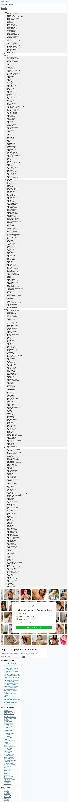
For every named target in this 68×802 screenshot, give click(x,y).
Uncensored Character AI (14, 462)
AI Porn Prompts (11, 331)
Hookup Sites (7, 743)
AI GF (9, 550)
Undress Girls (11, 504)
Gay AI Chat (10, 233)
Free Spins (7, 736)
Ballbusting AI (11, 194)
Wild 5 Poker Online (9, 704)
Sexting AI (10, 277)
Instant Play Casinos (9, 746)
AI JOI (9, 98)
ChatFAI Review (11, 69)
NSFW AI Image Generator (14, 435)
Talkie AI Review (12, 511)
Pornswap (10, 523)
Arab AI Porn (10, 119)
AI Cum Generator (12, 531)
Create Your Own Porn (13, 571)
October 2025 (7, 797)
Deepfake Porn (11, 342)
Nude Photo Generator (13, 286)
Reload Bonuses (8, 766)
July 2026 (6, 791)
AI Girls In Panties (12, 304)
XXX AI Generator (12, 322)
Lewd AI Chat (11, 285)
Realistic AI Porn (11, 388)
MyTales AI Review (12, 189)
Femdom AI (10, 385)
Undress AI (10, 261)
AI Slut (9, 337)
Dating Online (7, 731)
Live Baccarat (7, 749)
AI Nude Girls (11, 133)
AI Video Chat (11, 368)
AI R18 (9, 78)
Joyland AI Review (12, 243)
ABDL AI (10, 500)
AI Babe (9, 131)
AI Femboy (10, 450)
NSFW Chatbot (11, 510)
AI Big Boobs (11, 409)
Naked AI (9, 491)
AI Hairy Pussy (11, 391)
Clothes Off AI (11, 492)
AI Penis (9, 468)
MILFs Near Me (11, 30)
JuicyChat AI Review (13, 373)
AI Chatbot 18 (11, 200)
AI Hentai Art (11, 480)
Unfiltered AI (10, 416)
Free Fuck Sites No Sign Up (14, 48)
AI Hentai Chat (11, 425)
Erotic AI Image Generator (14, 97)
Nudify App (10, 456)
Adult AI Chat (11, 415)
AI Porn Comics (11, 476)
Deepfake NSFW (11, 173)
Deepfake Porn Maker (13, 398)
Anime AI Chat (11, 101)
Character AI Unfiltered (13, 162)
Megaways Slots (8, 757)
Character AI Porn (12, 529)
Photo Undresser (11, 313)
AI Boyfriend (10, 289)
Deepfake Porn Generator (14, 440)
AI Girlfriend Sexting (12, 471)
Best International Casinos (11, 683)
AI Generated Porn (12, 532)
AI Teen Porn (10, 482)
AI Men (9, 185)
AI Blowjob (10, 558)
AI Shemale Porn (11, 149)
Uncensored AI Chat (12, 271)
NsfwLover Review (12, 336)
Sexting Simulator (12, 328)
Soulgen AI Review (12, 184)
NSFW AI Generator (12, 127)
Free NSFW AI (11, 143)
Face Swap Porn (11, 397)
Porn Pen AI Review (12, 465)
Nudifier (9, 94)
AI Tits (9, 276)
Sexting (6, 309)
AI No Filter (10, 333)
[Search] (23, 657)
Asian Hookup (11, 31)
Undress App (10, 252)
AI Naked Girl (11, 577)
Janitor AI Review (12, 216)
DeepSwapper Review (13, 61)
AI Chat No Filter (12, 489)
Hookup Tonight (11, 46)
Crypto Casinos (8, 730)
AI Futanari (10, 240)
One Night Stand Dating (13, 45)
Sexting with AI (11, 228)
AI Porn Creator (11, 483)
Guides (6, 739)
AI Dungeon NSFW (12, 197)
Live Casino (7, 752)
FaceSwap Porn (11, 248)
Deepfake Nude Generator (14, 230)
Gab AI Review (11, 340)
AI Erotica (10, 312)
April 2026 (7, 794)
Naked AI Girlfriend (12, 268)
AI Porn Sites (10, 201)
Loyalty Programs (8, 755)
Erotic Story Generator (13, 423)
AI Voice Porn (11, 60)
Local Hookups (11, 33)
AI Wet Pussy (11, 164)
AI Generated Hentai (12, 213)
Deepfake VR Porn (12, 171)
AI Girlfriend (10, 128)
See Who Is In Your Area (34, 627)
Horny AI (9, 432)
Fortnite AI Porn (11, 100)
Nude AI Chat (11, 371)
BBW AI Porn (11, 431)
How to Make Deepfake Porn (15, 303)
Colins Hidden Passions (7, 4)
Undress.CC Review (12, 350)
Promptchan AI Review (13, 514)
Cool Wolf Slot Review (10, 684)
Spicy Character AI (12, 273)
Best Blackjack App (9, 681)
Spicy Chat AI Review (13, 236)
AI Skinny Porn (11, 547)
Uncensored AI (11, 358)
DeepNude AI (11, 386)
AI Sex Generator (12, 212)
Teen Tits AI (10, 130)
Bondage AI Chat (12, 417)
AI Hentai (10, 365)
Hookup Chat (10, 39)
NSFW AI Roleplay (12, 282)
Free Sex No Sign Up (13, 34)
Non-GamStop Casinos (10, 760)
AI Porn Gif (10, 122)
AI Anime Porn (11, 145)
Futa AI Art (10, 516)
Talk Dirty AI (10, 522)
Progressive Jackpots (9, 764)
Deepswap (10, 140)
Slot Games (7, 775)
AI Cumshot (10, 503)
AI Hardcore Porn (12, 419)
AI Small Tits (10, 444)
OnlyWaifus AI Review (13, 458)
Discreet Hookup (11, 49)
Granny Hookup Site (12, 36)
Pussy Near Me (11, 24)
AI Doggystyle (11, 170)
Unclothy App (11, 66)
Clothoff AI (10, 270)
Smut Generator (11, 352)
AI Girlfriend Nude (12, 107)
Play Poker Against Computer (12, 675)
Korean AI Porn (11, 139)
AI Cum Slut (10, 461)
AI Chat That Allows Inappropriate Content (18, 494)
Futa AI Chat (10, 376)
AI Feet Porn (10, 525)
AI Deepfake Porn (12, 297)
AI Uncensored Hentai (13, 485)
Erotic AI (9, 267)
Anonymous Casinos (9, 712)
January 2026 (7, 795)
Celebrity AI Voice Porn (13, 154)
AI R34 (9, 161)
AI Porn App (10, 552)
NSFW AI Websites (12, 219)
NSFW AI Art (11, 259)
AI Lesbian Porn (11, 85)
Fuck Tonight (10, 19)
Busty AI (9, 361)
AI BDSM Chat (11, 544)
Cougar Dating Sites (12, 13)
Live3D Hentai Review (13, 334)
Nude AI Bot (10, 227)
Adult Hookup (11, 42)
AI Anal (9, 519)
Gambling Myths (8, 737)
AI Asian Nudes (11, 204)
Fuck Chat (10, 22)
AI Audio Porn (11, 191)
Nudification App (11, 453)
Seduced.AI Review (12, 318)
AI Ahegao (10, 151)
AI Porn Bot (10, 584)
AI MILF (9, 413)
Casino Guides (8, 721)
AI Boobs (9, 262)
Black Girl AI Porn (12, 574)
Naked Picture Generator (13, 509)
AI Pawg (9, 81)
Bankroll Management (10, 718)
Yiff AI (9, 239)
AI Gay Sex (10, 224)
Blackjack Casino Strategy (11, 668)
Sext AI (9, 403)
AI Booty (9, 377)
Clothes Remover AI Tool (14, 109)
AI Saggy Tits (11, 255)
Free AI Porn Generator (13, 407)
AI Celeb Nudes (11, 258)
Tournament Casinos (9, 779)
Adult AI (9, 556)
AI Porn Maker (11, 538)
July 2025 (6, 800)
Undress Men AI (11, 330)
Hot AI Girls (10, 225)
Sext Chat (9, 21)
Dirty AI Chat (11, 137)
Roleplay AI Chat (12, 353)
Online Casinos (8, 761)
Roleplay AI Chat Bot (13, 310)
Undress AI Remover (12, 90)
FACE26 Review (11, 486)
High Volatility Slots (9, 740)
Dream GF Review (12, 348)
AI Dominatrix (11, 168)
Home (5, 12)
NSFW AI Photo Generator (14, 234)
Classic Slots (7, 729)
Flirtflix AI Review (12, 231)
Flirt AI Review (11, 215)
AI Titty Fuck (10, 576)
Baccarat (6, 715)
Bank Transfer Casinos (10, 717)
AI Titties (9, 67)
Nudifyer (9, 104)
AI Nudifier (10, 283)
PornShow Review (12, 75)
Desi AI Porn (10, 561)
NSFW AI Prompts (12, 370)
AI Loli (9, 79)
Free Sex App (11, 51)
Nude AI (9, 291)
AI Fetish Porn (11, 265)
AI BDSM (10, 87)
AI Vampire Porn (11, 246)
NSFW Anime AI (12, 446)
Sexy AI (9, 526)
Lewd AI (9, 565)
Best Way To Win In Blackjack (12, 674)
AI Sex (9, 158)
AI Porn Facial (11, 429)
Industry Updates (8, 745)
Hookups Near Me (12, 37)
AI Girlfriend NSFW (12, 579)
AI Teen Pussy (11, 389)
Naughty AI (10, 467)
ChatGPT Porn (11, 249)
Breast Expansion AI (12, 327)
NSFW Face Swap (12, 209)
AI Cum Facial (11, 541)
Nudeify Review (11, 513)
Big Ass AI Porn (11, 428)
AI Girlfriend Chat (12, 379)
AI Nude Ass (10, 298)
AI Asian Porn (11, 383)
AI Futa (9, 488)
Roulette (6, 767)
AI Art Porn (10, 343)
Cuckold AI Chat (11, 237)
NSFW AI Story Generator (14, 221)
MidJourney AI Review (13, 95)
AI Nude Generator (12, 570)
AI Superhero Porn (12, 443)
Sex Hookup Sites (12, 43)
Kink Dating (10, 15)
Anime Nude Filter (12, 506)
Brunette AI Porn (11, 555)
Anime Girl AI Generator (13, 70)
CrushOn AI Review (12, 316)
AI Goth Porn (11, 534)
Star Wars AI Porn (12, 148)
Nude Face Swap (11, 242)
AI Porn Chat (10, 382)
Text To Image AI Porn (13, 380)
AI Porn (9, 134)
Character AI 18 (11, 124)
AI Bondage (10, 142)
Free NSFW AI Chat (12, 573)
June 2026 (6, 792)
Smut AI (9, 583)
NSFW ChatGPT (11, 118)
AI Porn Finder (11, 88)
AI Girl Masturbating (12, 535)
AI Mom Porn (11, 362)
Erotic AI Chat (11, 394)
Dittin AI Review (11, 374)
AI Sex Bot (10, 301)
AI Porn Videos (11, 245)
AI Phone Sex (11, 586)
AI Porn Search (11, 72)
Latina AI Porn (11, 300)
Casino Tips (7, 727)
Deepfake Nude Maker (13, 537)
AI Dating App (11, 581)
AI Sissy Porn (11, 92)
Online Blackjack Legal (10, 669)
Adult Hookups (8, 711)
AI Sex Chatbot (11, 517)
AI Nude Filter (11, 438)
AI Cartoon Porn (11, 477)
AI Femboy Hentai (12, 207)
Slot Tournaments (8, 776)
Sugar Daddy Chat (12, 28)
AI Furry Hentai (11, 464)
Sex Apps (6, 772)
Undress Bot (10, 420)
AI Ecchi (9, 91)
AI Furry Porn (11, 395)
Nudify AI (10, 125)
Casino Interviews (8, 723)
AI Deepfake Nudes (12, 580)
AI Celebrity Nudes (12, 280)
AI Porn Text (10, 198)
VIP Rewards (7, 782)
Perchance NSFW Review (14, 452)
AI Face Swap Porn (12, 177)
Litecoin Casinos (8, 748)
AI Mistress (10, 63)
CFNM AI (10, 559)
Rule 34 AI (10, 292)
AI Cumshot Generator (13, 256)
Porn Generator (8, 179)
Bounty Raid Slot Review (10, 689)
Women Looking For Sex (14, 40)
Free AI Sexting (11, 103)
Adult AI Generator (12, 434)
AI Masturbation (11, 146)
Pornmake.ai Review (12, 356)
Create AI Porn (11, 426)
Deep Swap (10, 520)
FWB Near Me (11, 52)
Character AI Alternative (13, 73)
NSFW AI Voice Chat (13, 203)
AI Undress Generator (13, 188)
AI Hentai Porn (11, 346)
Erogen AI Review (12, 57)
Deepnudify (10, 176)
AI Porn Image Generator (14, 155)
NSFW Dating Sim (12, 470)
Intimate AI (10, 473)
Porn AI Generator (12, 307)
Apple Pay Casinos (9, 714)
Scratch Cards (7, 770)
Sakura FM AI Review (13, 459)
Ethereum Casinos (9, 733)
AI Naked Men (11, 321)
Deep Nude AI (11, 400)
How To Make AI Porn (13, 479)
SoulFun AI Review (12, 497)
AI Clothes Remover (12, 553)
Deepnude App (11, 210)
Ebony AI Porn (11, 392)
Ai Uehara (10, 115)
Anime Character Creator (13, 84)
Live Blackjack (8, 751)
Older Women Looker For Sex (15, 16)
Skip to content (5, 1)
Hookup (6, 742)
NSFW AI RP (11, 195)
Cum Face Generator (12, 501)
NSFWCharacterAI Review (14, 355)
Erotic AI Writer (11, 364)
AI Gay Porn (10, 174)
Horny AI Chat (11, 410)
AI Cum (9, 294)
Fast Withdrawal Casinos (10, 734)
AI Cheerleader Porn (12, 152)
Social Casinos (8, 778)
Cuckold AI (10, 82)
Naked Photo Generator (13, 449)
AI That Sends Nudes (13, 274)
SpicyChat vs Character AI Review (16, 106)
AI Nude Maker (11, 540)
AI (4, 54)
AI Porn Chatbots (12, 564)
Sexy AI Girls (11, 543)
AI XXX (9, 254)
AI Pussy (9, 441)
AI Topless (10, 251)
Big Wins (6, 720)
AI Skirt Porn (10, 157)
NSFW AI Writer (11, 186)
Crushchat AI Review (13, 58)
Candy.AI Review (12, 112)
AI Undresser (10, 306)
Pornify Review (11, 339)
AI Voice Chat (11, 76)
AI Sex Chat (10, 406)
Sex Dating (7, 773)
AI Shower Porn (11, 264)
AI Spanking (10, 498)
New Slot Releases (9, 758)
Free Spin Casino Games (10, 702)
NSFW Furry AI (11, 182)
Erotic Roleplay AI (12, 546)
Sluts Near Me (11, 27)
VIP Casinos (7, 781)
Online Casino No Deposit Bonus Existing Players (11, 686)
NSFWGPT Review (12, 110)
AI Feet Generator (12, 113)
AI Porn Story (11, 206)
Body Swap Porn (11, 315)
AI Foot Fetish (11, 319)
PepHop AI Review (12, 325)
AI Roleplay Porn (12, 359)
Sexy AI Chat (10, 455)
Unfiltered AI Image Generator (15, 288)
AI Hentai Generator (12, 507)
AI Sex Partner (11, 116)
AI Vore (9, 345)
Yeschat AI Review (12, 324)
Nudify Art (10, 422)
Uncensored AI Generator (14, 295)
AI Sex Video (11, 404)
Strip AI (9, 192)
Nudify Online (11, 279)
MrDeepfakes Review (13, 218)
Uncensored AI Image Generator (15, 567)
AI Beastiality (11, 474)
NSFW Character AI (12, 167)
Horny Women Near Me (13, 18)
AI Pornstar (10, 121)
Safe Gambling (8, 769)
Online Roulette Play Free (11, 663)
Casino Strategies (8, 726)
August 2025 (7, 798)
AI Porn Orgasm (11, 437)
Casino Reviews (8, 724)
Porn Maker (7, 55)
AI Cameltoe (10, 549)
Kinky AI (9, 222)
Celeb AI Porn (11, 136)
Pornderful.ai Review (12, 367)
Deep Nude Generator (13, 568)
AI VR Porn (10, 412)
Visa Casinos (7, 784)
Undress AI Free (11, 181)
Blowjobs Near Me (12, 25)
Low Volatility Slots (9, 754)
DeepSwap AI (11, 528)
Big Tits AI (10, 160)
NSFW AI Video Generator (14, 562)
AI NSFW (10, 165)
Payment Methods (8, 763)
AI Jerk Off (10, 64)
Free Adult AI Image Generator (15, 495)
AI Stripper (10, 401)
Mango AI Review (12, 349)
